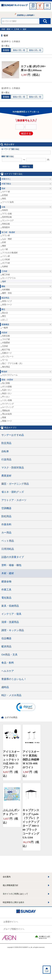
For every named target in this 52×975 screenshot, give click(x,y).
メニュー (47, 8)
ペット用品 (7, 540)
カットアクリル (9, 278)
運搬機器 (5, 324)
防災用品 (6, 443)
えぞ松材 (6, 259)
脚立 (3, 309)
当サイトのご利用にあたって (15, 894)
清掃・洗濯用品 (10, 622)
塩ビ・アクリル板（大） (12, 363)
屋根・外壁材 (7, 380)
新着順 (6, 50)
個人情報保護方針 (10, 885)
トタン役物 (7, 400)
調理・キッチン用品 (12, 630)
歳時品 (5, 687)
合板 (3, 207)
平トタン (6, 397)
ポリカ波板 (7, 386)
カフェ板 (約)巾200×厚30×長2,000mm (33, 68)
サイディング (8, 404)
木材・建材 (5, 29)
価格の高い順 (35, 50)
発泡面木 (6, 227)
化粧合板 (6, 336)
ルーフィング (8, 407)
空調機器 (6, 508)
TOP (47, 971)
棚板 (3, 286)
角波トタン (7, 393)
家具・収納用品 (10, 605)
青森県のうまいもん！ (13, 679)
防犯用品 (6, 516)
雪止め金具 (7, 414)
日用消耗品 (7, 549)
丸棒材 (5, 266)
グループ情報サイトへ (13, 929)
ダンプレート (8, 356)
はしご (5, 319)
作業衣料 (6, 524)
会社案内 (7, 877)
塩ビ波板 (6, 383)
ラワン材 (6, 235)
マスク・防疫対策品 (12, 467)
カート (40, 8)
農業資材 (6, 475)
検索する (26, 166)
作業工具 (6, 589)
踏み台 (5, 313)
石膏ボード (7, 353)
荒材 (3, 188)
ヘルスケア (7, 671)
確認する (26, 133)
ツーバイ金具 (8, 202)
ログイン (33, 8)
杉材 (4, 242)
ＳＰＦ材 (6, 192)
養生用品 (6, 367)
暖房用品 (6, 646)
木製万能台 (6, 184)
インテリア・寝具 (11, 614)
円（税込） (31, 74)
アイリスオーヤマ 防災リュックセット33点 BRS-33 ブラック (11, 759)
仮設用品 (5, 298)
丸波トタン (7, 390)
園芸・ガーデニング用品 (15, 483)
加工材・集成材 (8, 232)
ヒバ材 (5, 249)
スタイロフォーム (10, 375)
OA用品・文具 (9, 654)
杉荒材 (5, 195)
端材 (24, 29)
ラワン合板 (7, 213)
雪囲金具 (6, 410)
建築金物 (6, 581)
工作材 (16, 29)
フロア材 (6, 339)
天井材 (5, 346)
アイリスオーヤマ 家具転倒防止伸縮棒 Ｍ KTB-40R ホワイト (31, 759)
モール (5, 360)
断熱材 (4, 371)
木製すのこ (6, 179)
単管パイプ (7, 301)
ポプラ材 (6, 263)
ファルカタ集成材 (10, 252)
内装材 (4, 332)
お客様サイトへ (10, 921)
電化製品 (6, 597)
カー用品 (6, 532)
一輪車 (5, 328)
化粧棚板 (6, 289)
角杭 (4, 198)
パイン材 (6, 256)
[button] (26, 707)
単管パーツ (7, 304)
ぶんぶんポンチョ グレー (11, 812)
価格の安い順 (19, 50)
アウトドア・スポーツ (13, 500)
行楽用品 (6, 459)
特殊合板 (6, 224)
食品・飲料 (7, 662)
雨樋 (4, 417)
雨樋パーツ (7, 421)
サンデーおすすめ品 (12, 435)
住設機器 (6, 638)
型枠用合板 (7, 217)
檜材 (4, 246)
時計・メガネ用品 (11, 695)
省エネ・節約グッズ (12, 492)
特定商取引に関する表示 (13, 902)
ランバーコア (8, 220)
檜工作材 (6, 274)
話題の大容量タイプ (12, 557)
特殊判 (5, 210)
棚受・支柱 (7, 293)
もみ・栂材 (7, 239)
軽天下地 (6, 349)
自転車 (5, 451)
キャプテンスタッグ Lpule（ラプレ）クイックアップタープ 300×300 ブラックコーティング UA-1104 (31, 824)
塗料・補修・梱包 (11, 565)
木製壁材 (6, 342)
